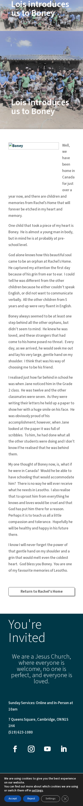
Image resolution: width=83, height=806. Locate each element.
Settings (51, 798)
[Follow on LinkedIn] (63, 749)
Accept (13, 798)
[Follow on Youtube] (47, 749)
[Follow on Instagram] (31, 749)
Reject (31, 798)
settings (37, 791)
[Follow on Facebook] (15, 749)
